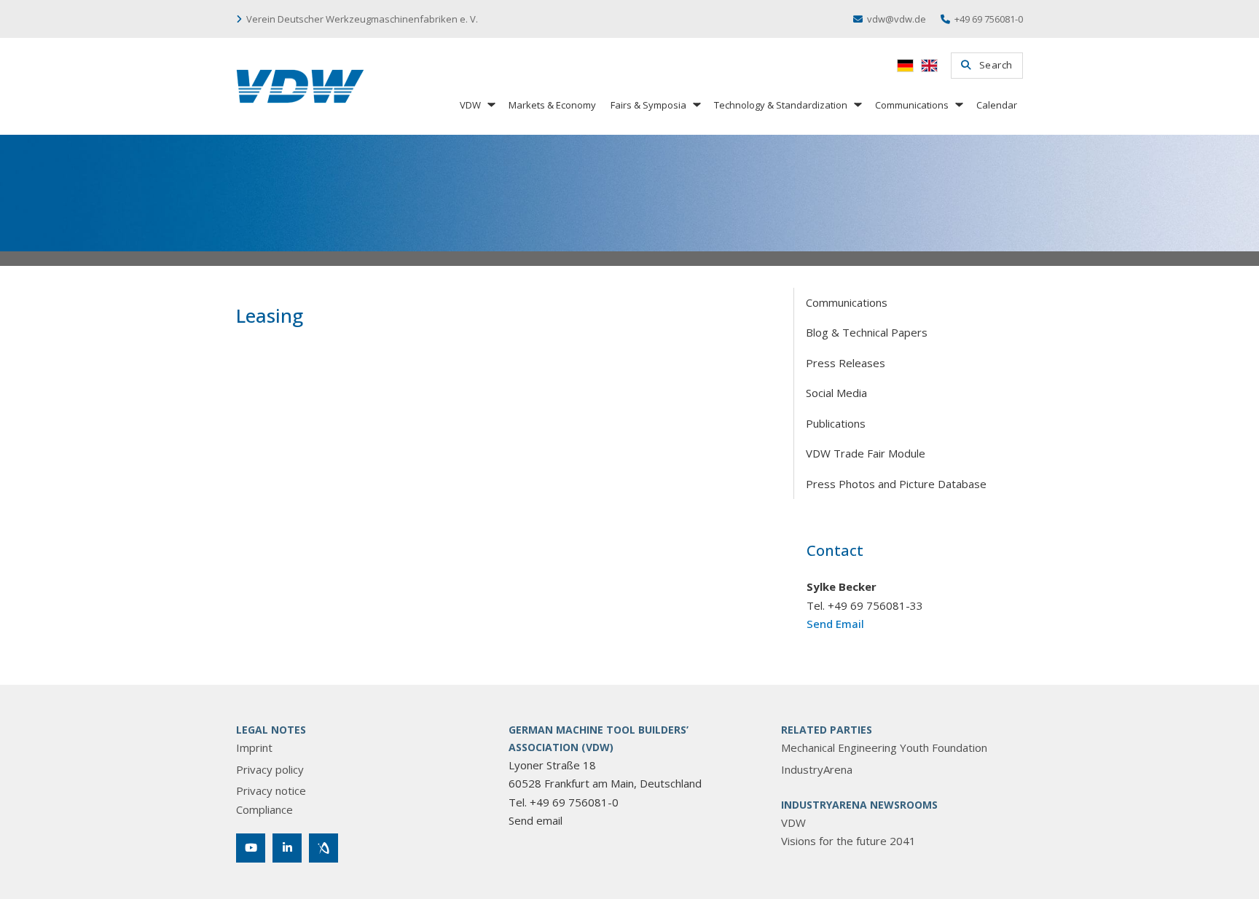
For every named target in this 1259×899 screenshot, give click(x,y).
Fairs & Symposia (648, 104)
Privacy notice (271, 790)
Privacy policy (270, 769)
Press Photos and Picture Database (896, 483)
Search (996, 64)
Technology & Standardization (780, 104)
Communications (912, 104)
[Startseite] (300, 86)
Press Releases (845, 363)
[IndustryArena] (323, 848)
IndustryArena (816, 769)
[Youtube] (250, 848)
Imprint (254, 747)
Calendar (996, 104)
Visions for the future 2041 (848, 840)
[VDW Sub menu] (490, 105)
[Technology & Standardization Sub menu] (856, 105)
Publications (836, 423)
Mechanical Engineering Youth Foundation (884, 747)
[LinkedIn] (287, 848)
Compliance (264, 809)
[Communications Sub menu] (958, 105)
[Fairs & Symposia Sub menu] (695, 105)
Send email (535, 820)
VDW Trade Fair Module (865, 453)
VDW (470, 104)
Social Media (836, 392)
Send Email (835, 623)
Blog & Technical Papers (866, 332)
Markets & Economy (552, 104)
